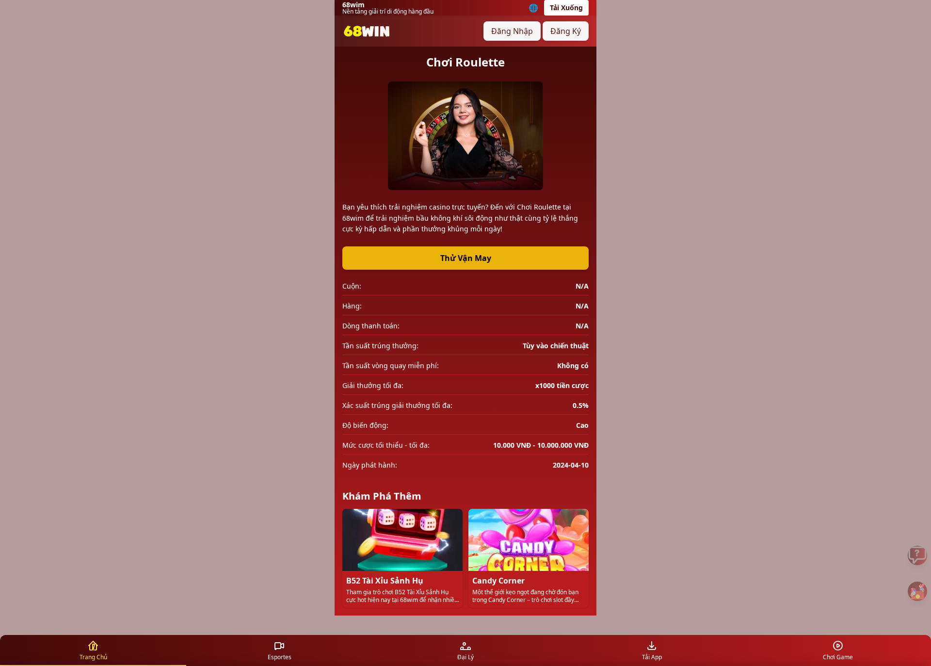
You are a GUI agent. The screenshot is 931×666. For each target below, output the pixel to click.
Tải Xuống (566, 7)
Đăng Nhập (512, 31)
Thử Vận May (465, 258)
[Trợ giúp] (917, 555)
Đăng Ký (565, 31)
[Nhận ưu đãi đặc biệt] (917, 591)
